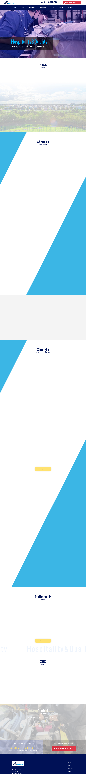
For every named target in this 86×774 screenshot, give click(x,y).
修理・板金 (32, 7)
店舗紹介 (70, 7)
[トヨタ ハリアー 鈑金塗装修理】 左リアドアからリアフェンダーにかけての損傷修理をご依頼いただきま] (43, 684)
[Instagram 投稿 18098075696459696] (35, 684)
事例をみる (43, 640)
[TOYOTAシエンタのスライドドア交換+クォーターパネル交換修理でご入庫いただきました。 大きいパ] (51, 693)
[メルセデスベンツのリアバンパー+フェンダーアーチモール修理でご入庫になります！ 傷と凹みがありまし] (35, 693)
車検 (22, 7)
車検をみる (43, 469)
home (14, 7)
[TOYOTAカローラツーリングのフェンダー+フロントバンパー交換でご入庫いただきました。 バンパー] (43, 693)
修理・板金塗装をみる (22, 531)
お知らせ (61, 7)
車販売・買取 (43, 7)
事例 (52, 7)
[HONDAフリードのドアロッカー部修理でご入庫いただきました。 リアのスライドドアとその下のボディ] (51, 684)
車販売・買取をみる (47, 579)
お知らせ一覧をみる (43, 91)
